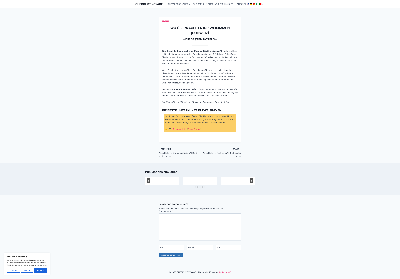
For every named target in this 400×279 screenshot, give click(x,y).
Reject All (27, 270)
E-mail (192, 247)
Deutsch (165, 21)
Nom (163, 247)
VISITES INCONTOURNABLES (219, 4)
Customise (13, 270)
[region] (27, 264)
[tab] (195, 187)
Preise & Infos (194, 129)
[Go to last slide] (148, 180)
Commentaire (166, 211)
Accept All (40, 270)
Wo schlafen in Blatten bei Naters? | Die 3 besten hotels (178, 152)
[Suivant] (251, 180)
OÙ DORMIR (198, 4)
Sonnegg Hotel (179, 129)
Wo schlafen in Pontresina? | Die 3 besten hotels (222, 152)
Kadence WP (225, 272)
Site (218, 247)
